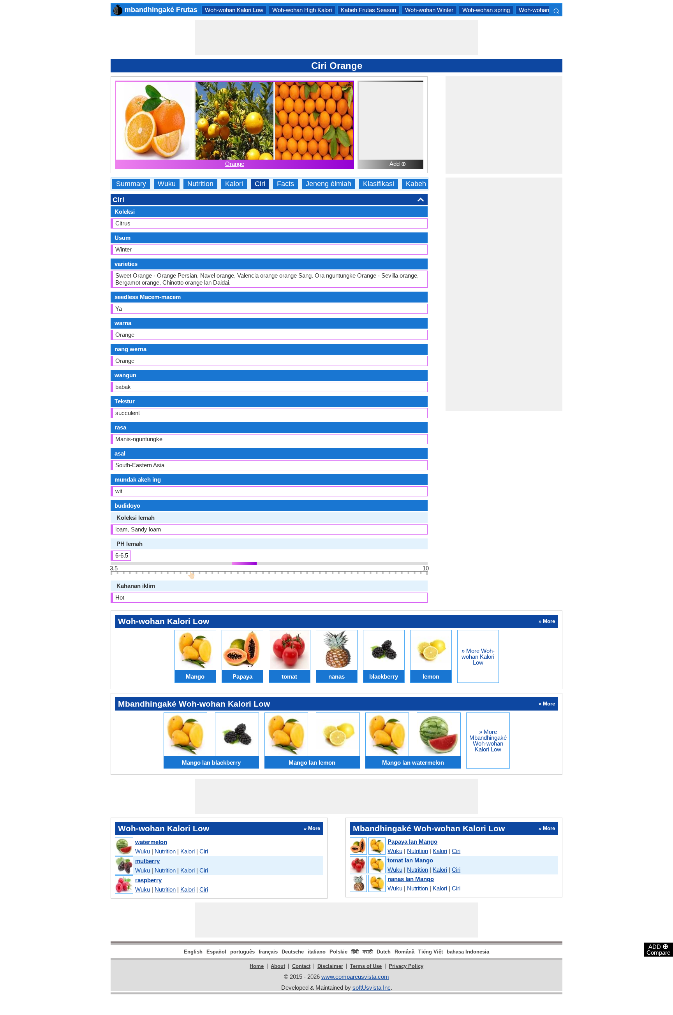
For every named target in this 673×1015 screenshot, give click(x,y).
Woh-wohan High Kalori (302, 10)
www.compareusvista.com (355, 976)
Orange (234, 163)
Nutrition (200, 184)
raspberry (148, 880)
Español (216, 952)
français (268, 952)
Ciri (260, 184)
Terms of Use (366, 966)
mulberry (147, 861)
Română (404, 952)
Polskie (338, 952)
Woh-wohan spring (486, 10)
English (193, 952)
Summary (131, 184)
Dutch (384, 952)
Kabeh (416, 184)
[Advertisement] (336, 37)
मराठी (368, 952)
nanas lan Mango (411, 879)
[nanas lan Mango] (367, 884)
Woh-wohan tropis (542, 10)
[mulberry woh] (123, 865)
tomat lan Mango (410, 860)
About (278, 966)
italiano (317, 952)
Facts (285, 184)
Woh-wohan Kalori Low (234, 10)
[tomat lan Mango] (367, 865)
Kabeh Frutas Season (368, 10)
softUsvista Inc (371, 987)
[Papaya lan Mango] (367, 846)
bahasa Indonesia (468, 952)
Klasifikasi (378, 184)
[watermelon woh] (123, 846)
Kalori (234, 184)
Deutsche (293, 952)
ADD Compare (658, 949)
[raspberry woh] (123, 884)
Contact (301, 966)
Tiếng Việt (430, 952)
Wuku (167, 184)
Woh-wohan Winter (429, 10)
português (242, 952)
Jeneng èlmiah (328, 184)
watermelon (151, 842)
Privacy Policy (406, 966)
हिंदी (355, 952)
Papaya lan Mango (412, 841)
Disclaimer (330, 966)
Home (257, 966)
